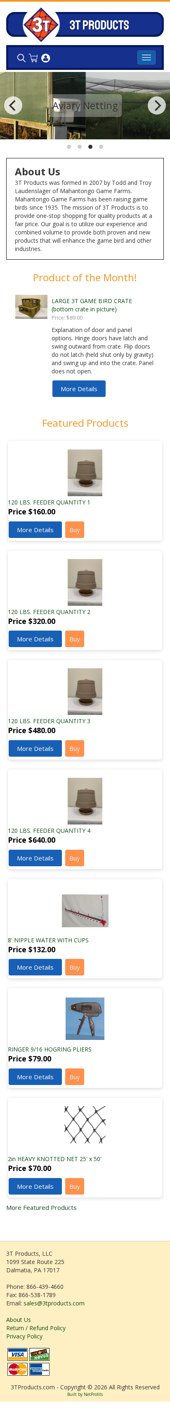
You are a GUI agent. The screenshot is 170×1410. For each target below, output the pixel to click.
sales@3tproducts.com (54, 1303)
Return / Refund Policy (36, 1328)
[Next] (157, 105)
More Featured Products (41, 1207)
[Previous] (13, 105)
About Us (18, 1320)
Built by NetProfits (85, 1394)
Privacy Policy (24, 1336)
